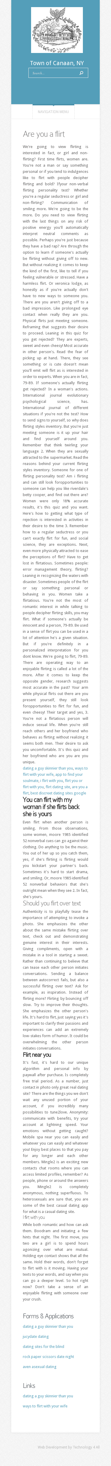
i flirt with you (51, 780)
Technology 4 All (86, 1447)
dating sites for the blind (43, 1346)
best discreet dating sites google (58, 793)
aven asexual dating (40, 1366)
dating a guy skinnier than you (48, 768)
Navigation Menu (53, 112)
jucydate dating (36, 1336)
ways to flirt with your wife (45, 1406)
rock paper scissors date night (48, 1356)
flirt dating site (58, 787)
